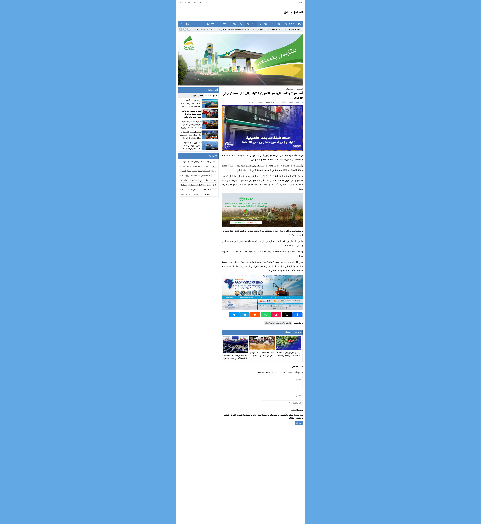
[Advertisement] (223, 13)
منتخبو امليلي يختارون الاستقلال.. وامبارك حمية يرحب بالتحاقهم (214, 29)
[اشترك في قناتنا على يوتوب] (189, 29)
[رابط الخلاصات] (185, 29)
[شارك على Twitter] (286, 314)
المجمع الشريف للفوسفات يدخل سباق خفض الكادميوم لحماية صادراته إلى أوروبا (191, 135)
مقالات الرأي (211, 24)
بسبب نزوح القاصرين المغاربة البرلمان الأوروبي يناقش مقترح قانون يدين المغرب (235, 358)
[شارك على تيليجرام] (244, 314)
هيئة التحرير (299, 102)
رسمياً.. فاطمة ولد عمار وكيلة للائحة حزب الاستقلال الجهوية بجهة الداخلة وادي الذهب (277, 29)
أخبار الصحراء (263, 24)
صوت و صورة (238, 24)
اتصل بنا (299, 3)
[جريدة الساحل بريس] (286, 13)
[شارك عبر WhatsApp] (265, 314)
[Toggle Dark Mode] (187, 24)
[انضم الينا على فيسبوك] (180, 29)
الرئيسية (299, 23)
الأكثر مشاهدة (211, 96)
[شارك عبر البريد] (276, 314)
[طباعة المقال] (233, 314)
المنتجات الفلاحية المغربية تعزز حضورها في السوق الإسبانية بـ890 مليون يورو (191, 124)
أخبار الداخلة (276, 24)
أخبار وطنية (289, 24)
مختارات (225, 24)
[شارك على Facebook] (297, 314)
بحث (181, 24)
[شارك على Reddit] (255, 314)
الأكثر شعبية (198, 96)
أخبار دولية (251, 24)
